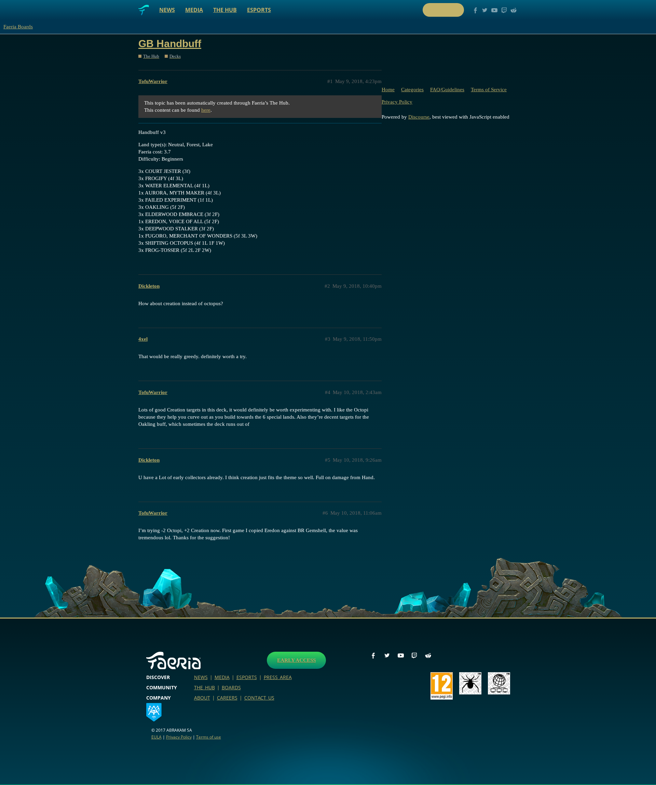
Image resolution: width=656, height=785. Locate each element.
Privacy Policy (397, 102)
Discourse (418, 117)
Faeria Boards (18, 26)
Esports (259, 10)
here (205, 110)
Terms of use (208, 737)
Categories (412, 89)
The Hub (225, 10)
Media (194, 10)
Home (388, 89)
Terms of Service (489, 89)
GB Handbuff (169, 43)
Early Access (296, 660)
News (167, 10)
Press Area (278, 677)
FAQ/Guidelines (447, 89)
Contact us (259, 697)
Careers (227, 697)
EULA (156, 737)
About (202, 697)
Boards (231, 687)
